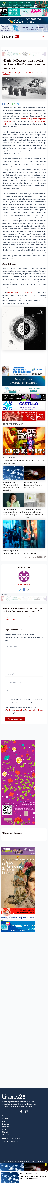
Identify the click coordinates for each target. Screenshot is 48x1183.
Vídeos (27, 73)
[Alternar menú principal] (43, 36)
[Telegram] (18, 104)
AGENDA (5, 1135)
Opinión (5, 1129)
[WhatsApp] (13, 104)
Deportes (5, 1124)
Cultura (16, 73)
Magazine (5, 1132)
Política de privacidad (14, 710)
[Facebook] (3, 104)
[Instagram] (19, 589)
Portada (21, 73)
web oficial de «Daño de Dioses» (20, 292)
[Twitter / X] (28, 589)
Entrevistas (6, 1127)
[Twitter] (8, 104)
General (5, 1118)
